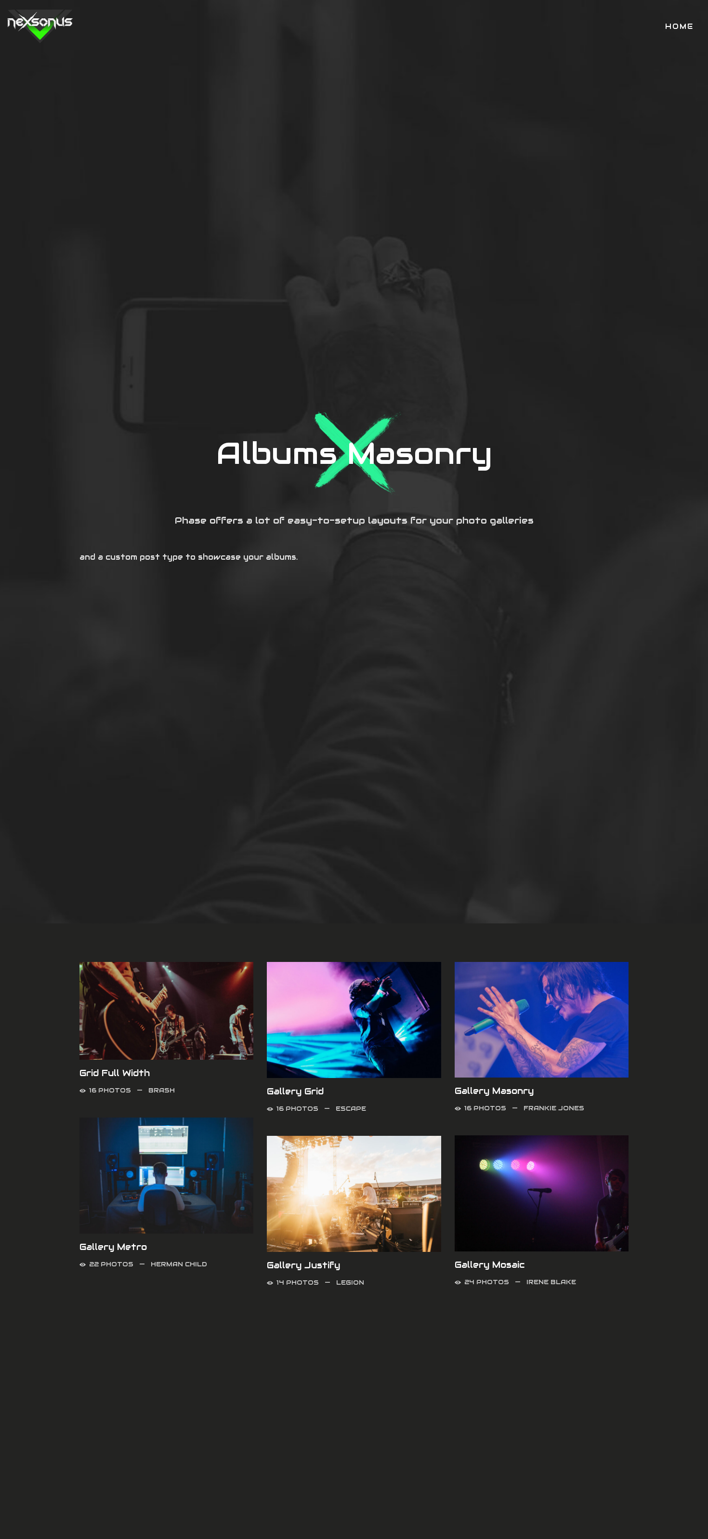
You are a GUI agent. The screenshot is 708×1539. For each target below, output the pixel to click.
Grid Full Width (114, 1073)
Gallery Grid (295, 1091)
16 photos (110, 1090)
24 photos (486, 1282)
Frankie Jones (554, 1108)
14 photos (298, 1282)
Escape (351, 1109)
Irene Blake (551, 1282)
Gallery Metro (113, 1246)
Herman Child (179, 1264)
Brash (161, 1090)
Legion (350, 1282)
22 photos (111, 1264)
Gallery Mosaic (489, 1264)
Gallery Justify (303, 1265)
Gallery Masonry (494, 1090)
